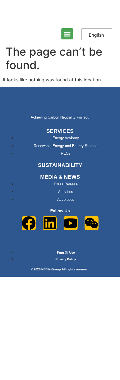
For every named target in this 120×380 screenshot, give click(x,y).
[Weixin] (92, 223)
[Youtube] (71, 223)
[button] (67, 34)
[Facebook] (29, 223)
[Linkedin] (50, 223)
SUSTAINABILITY (60, 165)
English (96, 35)
